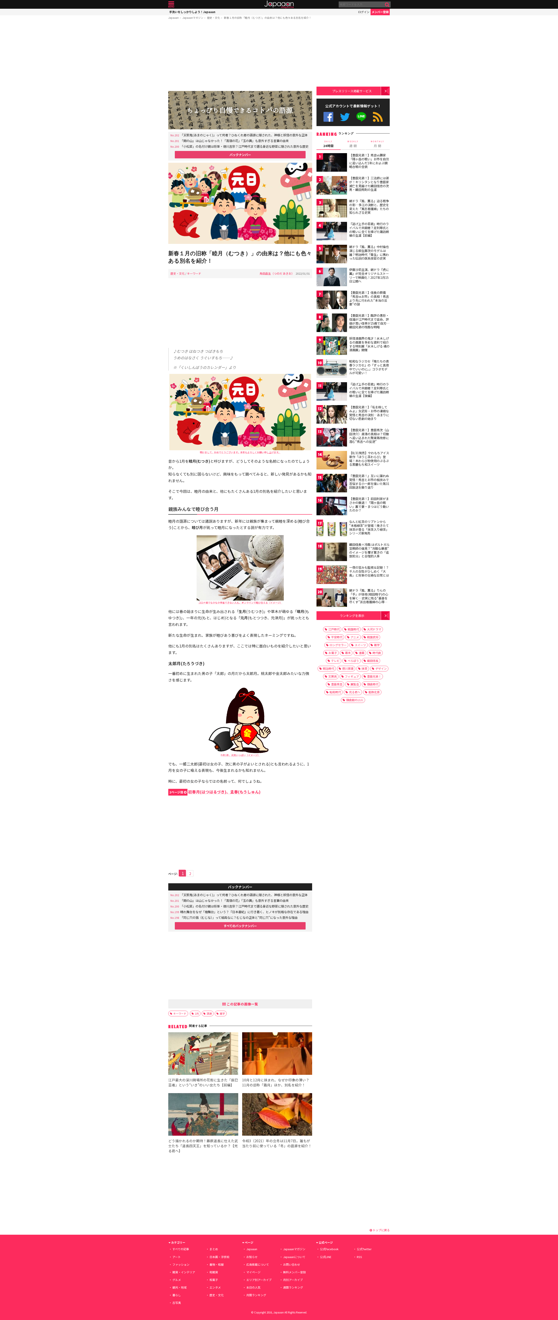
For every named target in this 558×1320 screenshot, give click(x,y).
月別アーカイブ (293, 1280)
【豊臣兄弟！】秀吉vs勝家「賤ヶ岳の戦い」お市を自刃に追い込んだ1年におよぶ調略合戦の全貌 (369, 161)
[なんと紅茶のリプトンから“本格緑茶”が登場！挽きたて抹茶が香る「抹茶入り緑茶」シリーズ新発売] (331, 529)
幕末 (348, 653)
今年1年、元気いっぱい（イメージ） (240, 755)
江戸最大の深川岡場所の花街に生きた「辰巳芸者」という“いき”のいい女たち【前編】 (203, 1082)
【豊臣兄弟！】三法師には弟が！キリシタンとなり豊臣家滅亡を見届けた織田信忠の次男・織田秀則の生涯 (369, 184)
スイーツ (360, 645)
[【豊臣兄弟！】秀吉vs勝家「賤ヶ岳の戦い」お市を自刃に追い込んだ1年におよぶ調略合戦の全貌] (331, 163)
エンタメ (215, 1287)
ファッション (180, 1264)
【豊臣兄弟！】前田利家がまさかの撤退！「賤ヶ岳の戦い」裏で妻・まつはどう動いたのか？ (369, 504)
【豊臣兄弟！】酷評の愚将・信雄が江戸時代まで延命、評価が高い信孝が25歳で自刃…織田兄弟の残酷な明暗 (369, 321)
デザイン (381, 668)
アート (176, 1257)
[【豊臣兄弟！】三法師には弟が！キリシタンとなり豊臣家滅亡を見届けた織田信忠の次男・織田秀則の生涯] (331, 186)
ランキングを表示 (352, 615)
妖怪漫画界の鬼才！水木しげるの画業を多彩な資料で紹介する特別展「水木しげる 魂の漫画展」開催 (369, 344)
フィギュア (352, 676)
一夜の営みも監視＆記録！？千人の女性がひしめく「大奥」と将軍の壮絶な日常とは (369, 571)
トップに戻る (381, 1230)
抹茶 (364, 668)
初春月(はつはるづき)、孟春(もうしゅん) (214, 791)
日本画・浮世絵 (219, 1257)
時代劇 (377, 653)
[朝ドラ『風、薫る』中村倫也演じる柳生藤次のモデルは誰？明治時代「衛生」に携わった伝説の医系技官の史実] (331, 255)
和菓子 (213, 1280)
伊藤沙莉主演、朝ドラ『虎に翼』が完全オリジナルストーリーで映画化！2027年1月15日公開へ (369, 275)
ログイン (363, 12)
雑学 (222, 1013)
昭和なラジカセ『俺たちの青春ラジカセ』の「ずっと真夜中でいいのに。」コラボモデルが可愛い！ (369, 367)
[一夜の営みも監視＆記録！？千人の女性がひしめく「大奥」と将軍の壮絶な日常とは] (331, 575)
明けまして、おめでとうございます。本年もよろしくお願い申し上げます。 (240, 452)
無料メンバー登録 (294, 1272)
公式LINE (361, 117)
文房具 (332, 676)
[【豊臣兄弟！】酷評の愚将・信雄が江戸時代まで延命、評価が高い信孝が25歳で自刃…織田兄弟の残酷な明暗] (331, 323)
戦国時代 (353, 629)
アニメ (354, 637)
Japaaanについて (294, 1257)
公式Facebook (328, 117)
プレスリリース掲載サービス (352, 91)
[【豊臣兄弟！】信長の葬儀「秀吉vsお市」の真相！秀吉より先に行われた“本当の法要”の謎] (331, 300)
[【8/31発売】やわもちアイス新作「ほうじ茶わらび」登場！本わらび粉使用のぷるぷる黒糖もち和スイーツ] (331, 461)
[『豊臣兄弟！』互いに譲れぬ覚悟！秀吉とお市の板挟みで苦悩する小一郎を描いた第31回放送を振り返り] (331, 484)
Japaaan (279, 4)
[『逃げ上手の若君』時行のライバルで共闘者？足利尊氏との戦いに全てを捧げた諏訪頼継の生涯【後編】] (331, 392)
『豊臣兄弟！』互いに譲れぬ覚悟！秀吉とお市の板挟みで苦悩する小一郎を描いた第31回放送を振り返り (369, 481)
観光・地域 (179, 1287)
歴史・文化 (213, 17)
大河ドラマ (374, 629)
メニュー (171, 4)
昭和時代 (335, 692)
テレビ (335, 661)
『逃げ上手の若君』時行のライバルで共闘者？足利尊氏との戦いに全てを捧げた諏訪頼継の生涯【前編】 (369, 229)
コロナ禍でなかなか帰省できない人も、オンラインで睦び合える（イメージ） (240, 602)
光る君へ (354, 692)
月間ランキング (256, 1295)
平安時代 (336, 637)
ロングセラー (338, 645)
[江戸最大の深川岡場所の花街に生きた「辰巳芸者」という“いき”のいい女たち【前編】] (203, 1054)
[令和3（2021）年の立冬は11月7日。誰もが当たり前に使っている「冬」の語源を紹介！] (277, 1115)
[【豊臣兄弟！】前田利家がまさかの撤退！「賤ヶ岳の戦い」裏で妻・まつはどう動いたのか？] (331, 507)
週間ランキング (293, 1287)
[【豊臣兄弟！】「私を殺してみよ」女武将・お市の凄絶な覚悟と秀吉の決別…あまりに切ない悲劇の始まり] (331, 415)
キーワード (194, 273)
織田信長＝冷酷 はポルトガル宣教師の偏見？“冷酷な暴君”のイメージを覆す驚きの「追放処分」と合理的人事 (369, 550)
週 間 (353, 144)
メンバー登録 (380, 12)
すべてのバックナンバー (240, 925)
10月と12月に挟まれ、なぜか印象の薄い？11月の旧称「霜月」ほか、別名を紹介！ (275, 1082)
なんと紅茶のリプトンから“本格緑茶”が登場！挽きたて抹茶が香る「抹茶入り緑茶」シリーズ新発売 (369, 527)
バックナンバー (240, 154)
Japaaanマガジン (192, 17)
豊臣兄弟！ (374, 676)
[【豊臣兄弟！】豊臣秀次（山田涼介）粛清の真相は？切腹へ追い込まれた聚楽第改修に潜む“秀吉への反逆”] (331, 438)
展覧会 (354, 684)
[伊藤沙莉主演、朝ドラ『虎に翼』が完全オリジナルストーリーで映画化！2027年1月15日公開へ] (331, 278)
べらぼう (353, 661)
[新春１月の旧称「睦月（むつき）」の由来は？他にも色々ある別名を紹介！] (240, 204)
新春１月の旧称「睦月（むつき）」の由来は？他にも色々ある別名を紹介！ (267, 17)
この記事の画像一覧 (242, 1004)
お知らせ (252, 1257)
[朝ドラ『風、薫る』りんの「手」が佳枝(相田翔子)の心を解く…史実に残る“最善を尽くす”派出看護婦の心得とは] (331, 598)
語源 (209, 1013)
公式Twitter (345, 117)
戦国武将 (372, 637)
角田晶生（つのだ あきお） (277, 273)
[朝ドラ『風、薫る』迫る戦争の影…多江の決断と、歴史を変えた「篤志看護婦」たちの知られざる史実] (331, 209)
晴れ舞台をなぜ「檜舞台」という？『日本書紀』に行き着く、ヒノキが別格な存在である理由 (244, 911)
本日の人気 (253, 1287)
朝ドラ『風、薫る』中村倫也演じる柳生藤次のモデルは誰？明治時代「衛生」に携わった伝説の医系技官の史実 (369, 252)
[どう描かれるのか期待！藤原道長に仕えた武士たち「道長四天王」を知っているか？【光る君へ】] (203, 1115)
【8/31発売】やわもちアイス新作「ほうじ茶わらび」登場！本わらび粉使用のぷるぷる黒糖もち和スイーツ (369, 458)
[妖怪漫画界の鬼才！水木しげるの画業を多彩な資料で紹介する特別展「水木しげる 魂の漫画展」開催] (331, 346)
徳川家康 (348, 668)
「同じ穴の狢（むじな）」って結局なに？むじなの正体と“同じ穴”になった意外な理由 (239, 917)
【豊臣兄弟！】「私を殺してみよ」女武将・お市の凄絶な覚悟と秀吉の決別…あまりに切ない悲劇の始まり (369, 413)
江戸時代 (334, 629)
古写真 (176, 1303)
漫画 (361, 653)
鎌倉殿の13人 (354, 700)
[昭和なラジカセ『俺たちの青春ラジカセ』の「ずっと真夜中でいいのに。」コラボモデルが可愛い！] (331, 369)
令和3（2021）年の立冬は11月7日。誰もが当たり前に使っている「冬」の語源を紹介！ (277, 1143)
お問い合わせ (291, 1264)
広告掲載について (257, 1264)
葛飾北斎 (374, 692)
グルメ (176, 1280)
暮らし (176, 1295)
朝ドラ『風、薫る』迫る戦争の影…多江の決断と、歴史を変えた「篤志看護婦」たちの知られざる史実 (369, 207)
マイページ (253, 1272)
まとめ (213, 1249)
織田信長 (372, 661)
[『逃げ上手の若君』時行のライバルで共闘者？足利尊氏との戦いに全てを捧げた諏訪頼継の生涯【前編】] (331, 232)
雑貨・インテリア (183, 1272)
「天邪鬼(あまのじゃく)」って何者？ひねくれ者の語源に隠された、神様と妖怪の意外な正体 (244, 135)
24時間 (328, 144)
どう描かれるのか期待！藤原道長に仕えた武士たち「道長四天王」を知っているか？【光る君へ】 (203, 1145)
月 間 (377, 144)
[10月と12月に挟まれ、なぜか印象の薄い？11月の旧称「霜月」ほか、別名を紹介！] (277, 1054)
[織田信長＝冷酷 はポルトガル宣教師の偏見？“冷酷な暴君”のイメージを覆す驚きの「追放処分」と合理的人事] (331, 552)
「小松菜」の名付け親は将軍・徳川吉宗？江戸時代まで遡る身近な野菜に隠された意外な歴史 (244, 146)
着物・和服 (216, 1264)
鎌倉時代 (372, 684)
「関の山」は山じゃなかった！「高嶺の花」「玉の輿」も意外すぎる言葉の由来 (234, 140)
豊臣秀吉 (336, 684)
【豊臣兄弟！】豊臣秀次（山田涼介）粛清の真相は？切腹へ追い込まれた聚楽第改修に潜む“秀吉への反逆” (369, 436)
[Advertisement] (240, 56)
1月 (197, 1013)
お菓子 (332, 653)
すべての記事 (180, 1249)
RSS (378, 117)
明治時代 (328, 668)
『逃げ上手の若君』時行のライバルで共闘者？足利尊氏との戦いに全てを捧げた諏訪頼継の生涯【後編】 (369, 390)
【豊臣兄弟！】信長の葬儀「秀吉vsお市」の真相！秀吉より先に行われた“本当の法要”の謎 (369, 298)
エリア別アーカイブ (259, 1280)
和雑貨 (213, 1272)
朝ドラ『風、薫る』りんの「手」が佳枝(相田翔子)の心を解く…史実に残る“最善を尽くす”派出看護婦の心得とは (368, 598)
